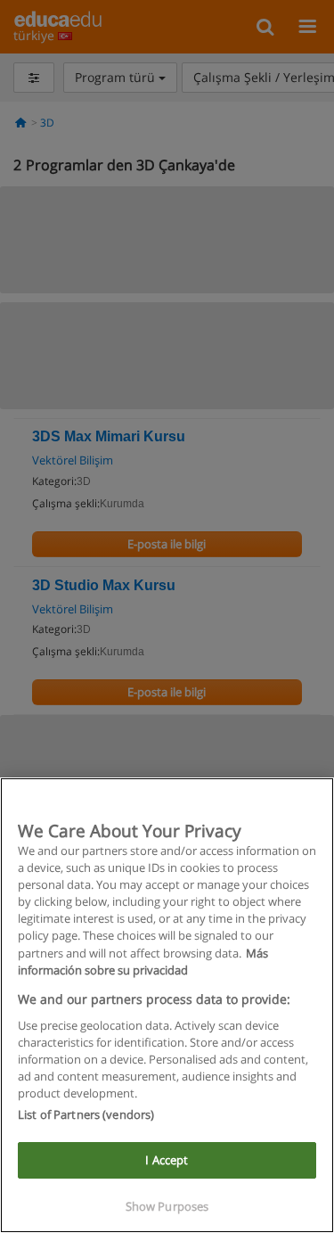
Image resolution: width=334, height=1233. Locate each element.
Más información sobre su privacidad (143, 961)
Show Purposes (167, 1206)
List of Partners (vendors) (86, 1114)
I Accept (166, 1160)
